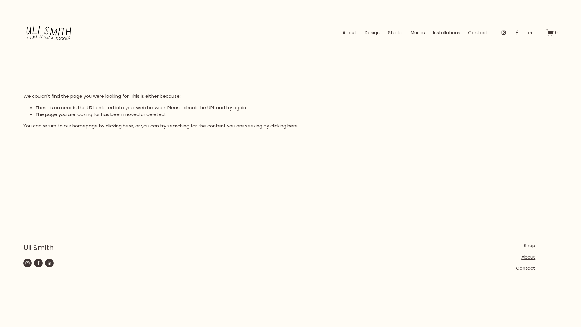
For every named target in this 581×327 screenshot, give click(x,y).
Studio (395, 32)
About (349, 32)
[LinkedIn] (530, 32)
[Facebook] (517, 32)
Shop (529, 245)
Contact (477, 32)
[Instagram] (503, 32)
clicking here (119, 126)
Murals (418, 32)
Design (372, 32)
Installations (446, 32)
